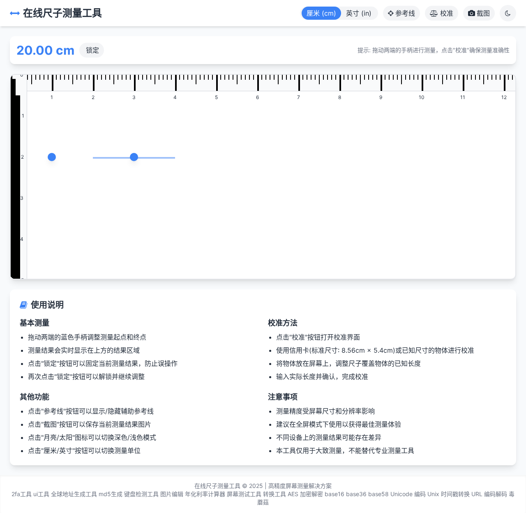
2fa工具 (22, 493)
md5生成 (110, 493)
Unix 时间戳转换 (448, 493)
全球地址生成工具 (74, 493)
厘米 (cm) (321, 13)
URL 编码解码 (489, 493)
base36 (356, 493)
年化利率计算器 (205, 493)
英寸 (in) (358, 13)
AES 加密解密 (305, 493)
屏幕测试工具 (244, 493)
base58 (378, 493)
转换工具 (274, 493)
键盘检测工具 (141, 493)
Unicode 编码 (408, 493)
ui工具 (41, 493)
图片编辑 (171, 493)
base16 (334, 493)
